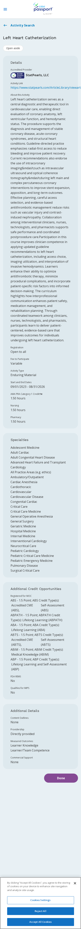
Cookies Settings (40, 900)
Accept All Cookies (40, 922)
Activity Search (23, 25)
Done (61, 778)
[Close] (75, 883)
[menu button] (5, 9)
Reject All (40, 911)
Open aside (13, 48)
